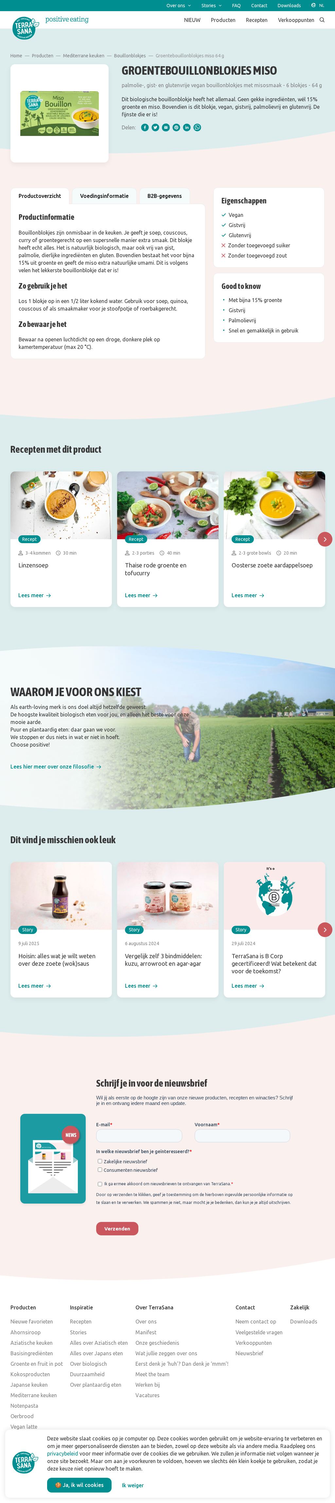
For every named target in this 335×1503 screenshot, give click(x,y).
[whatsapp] (197, 127)
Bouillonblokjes (130, 55)
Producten (42, 55)
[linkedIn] (187, 127)
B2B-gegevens (165, 196)
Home (16, 55)
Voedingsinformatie (104, 196)
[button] (55, 767)
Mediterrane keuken (83, 55)
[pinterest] (176, 127)
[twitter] (155, 127)
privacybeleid (62, 1453)
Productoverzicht (40, 196)
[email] (166, 127)
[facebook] (145, 127)
